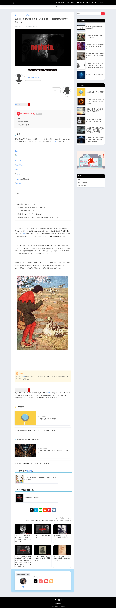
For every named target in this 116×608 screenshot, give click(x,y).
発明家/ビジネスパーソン (51, 521)
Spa (92, 2)
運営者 (23, 376)
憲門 (24, 233)
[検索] (103, 13)
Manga (82, 2)
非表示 (38, 113)
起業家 (32, 77)
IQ (13, 2)
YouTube (46, 584)
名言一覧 (17, 105)
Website (51, 584)
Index (58, 7)
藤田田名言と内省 (66, 521)
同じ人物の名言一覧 (23, 125)
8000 (48, 393)
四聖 (55, 141)
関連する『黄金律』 (23, 121)
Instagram (41, 584)
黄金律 (29, 471)
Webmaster (58, 603)
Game (87, 2)
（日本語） (100, 2)
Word (72, 2)
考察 (19, 118)
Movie (58, 2)
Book (77, 2)
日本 (28, 77)
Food (62, 2)
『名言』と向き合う (65, 518)
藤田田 (37, 77)
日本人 (40, 521)
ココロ (34, 521)
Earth (67, 2)
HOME (59, 600)
